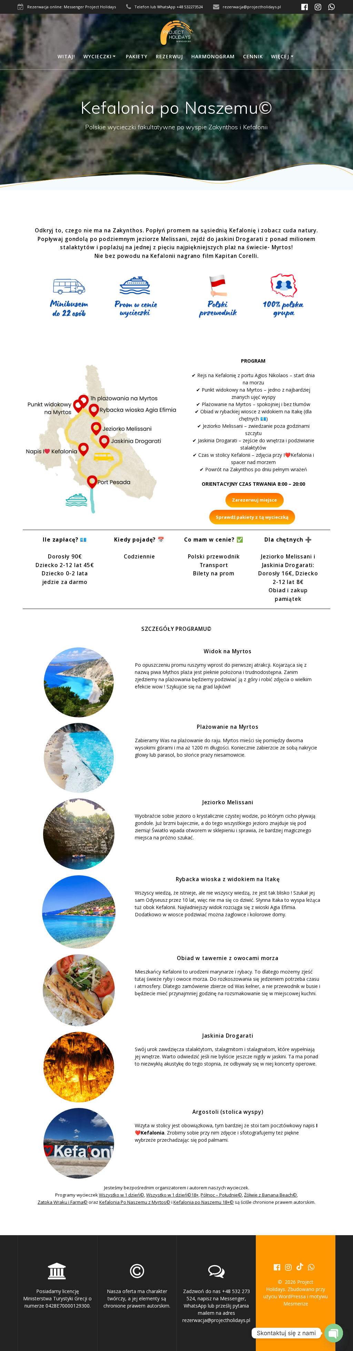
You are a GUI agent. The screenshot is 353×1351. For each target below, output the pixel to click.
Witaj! (66, 56)
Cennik (253, 56)
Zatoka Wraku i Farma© (63, 1202)
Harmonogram (213, 56)
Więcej (280, 56)
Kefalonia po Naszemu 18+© (203, 1202)
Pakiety (137, 56)
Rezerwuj (169, 56)
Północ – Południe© (221, 1195)
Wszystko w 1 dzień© (121, 1195)
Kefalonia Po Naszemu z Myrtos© (134, 1202)
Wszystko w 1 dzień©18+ (172, 1195)
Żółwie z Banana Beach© (270, 1195)
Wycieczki (97, 56)
